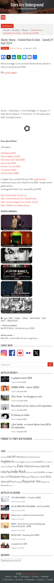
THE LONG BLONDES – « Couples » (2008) (26, 497)
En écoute (19, 580)
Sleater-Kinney (12, 321)
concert (39, 461)
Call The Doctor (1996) (10, 173)
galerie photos (40, 179)
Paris (11, 476)
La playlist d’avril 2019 (19, 544)
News (16, 576)
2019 (22, 457)
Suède (48, 482)
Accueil (8, 576)
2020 (25, 457)
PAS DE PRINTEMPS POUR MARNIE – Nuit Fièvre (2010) (30, 506)
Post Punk (38, 477)
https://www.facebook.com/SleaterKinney (18, 198)
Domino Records (47, 462)
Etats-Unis (23, 466)
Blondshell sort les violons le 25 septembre (31, 405)
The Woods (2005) (8, 169)
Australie (17, 462)
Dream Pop (4, 467)
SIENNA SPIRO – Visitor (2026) (25, 387)
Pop (32, 476)
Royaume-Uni (31, 481)
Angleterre (7, 461)
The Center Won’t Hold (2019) (13, 159)
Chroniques (25, 576)
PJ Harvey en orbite (20, 415)
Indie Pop (6, 472)
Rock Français (16, 481)
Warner (11, 485)
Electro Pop (12, 466)
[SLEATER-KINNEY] (27, 88)
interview (29, 472)
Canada (32, 462)
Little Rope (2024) (8, 153)
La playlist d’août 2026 (21, 377)
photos (25, 318)
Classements (30, 580)
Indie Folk (45, 466)
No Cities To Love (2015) (10, 166)
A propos (41, 580)
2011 (2, 457)
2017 (13, 456)
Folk (31, 466)
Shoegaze (43, 482)
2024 (10, 318)
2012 (5, 457)
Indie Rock (18, 471)
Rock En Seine (35, 318)
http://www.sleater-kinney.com (14, 195)
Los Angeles (49, 472)
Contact (50, 580)
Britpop (27, 462)
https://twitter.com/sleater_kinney (15, 205)
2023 (35, 457)
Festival (17, 318)
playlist (28, 477)
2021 (29, 457)
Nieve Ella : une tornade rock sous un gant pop (19, 338)
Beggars (23, 462)
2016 (9, 456)
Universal (4, 485)
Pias (23, 476)
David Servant (17, 48)
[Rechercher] (50, 364)
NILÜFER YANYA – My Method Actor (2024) (18, 328)
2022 (32, 457)
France (37, 466)
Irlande (35, 472)
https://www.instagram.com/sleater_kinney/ (19, 202)
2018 (18, 457)
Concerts (15, 30)
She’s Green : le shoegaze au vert (26, 396)
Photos (25, 30)
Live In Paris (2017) (8, 163)
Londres (41, 472)
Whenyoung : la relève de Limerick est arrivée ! (27, 515)
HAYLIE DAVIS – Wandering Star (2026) (25, 535)
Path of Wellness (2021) (10, 156)
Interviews (44, 576)
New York (4, 477)
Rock (43, 476)
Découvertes (8, 580)
